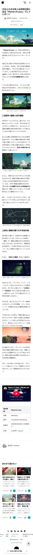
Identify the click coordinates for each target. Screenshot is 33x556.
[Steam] (15, 531)
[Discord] (18, 531)
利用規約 (7, 535)
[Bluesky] (11, 531)
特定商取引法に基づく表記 (27, 535)
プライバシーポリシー (15, 535)
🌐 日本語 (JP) (14, 540)
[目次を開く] (27, 551)
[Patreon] (25, 531)
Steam (20, 431)
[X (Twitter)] (8, 531)
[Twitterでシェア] (28, 543)
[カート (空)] (24, 2)
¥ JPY (21, 540)
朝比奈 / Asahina (13, 446)
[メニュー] (30, 2)
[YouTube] (21, 531)
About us (2, 535)
